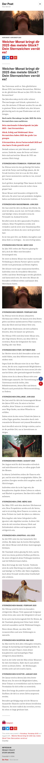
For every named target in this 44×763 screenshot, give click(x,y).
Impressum (6, 747)
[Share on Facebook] (41, 379)
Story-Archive (8, 753)
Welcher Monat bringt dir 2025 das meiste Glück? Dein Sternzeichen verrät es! (21, 46)
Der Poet (7, 4)
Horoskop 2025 (15, 37)
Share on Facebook (4, 57)
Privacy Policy (8, 750)
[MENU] (40, 4)
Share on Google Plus (15, 57)
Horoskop (6, 37)
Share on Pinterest (11, 57)
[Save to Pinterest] (41, 384)
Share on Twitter (7, 57)
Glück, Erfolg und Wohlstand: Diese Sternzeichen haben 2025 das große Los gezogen (19, 135)
